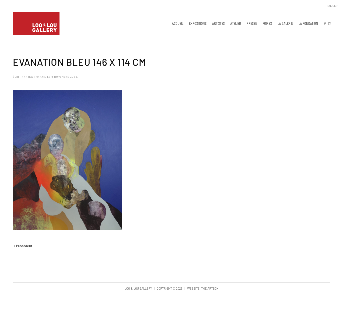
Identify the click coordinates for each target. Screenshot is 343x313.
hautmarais (37, 76)
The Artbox (209, 288)
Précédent (23, 245)
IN (329, 23)
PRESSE (252, 23)
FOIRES (267, 23)
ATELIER (235, 23)
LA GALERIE (285, 23)
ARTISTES (218, 23)
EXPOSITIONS (197, 23)
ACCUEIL (177, 23)
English (332, 5)
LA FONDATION (308, 23)
